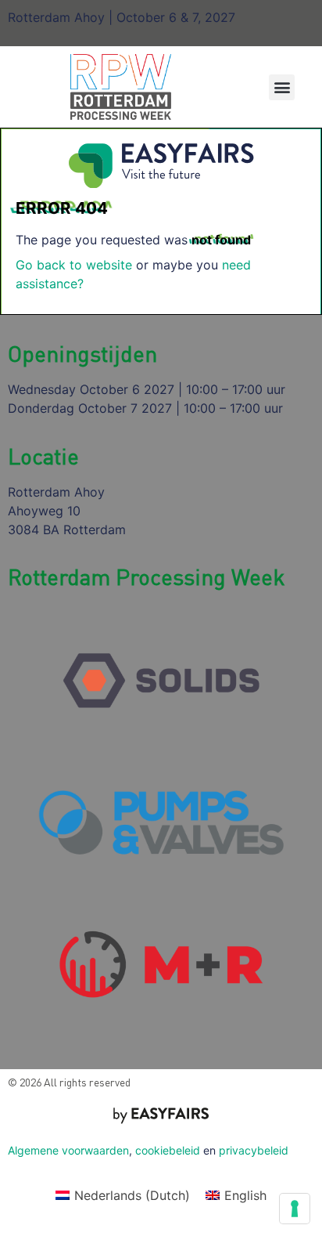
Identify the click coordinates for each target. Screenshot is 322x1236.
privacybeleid (253, 1150)
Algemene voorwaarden (68, 1150)
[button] (282, 87)
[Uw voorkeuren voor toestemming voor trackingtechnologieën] (294, 1208)
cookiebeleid (167, 1150)
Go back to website (74, 265)
